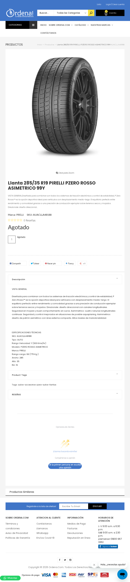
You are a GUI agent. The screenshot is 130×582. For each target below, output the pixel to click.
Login (108, 4)
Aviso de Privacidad (17, 533)
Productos (14, 45)
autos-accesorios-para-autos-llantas (37, 384)
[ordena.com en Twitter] (65, 560)
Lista (99, 4)
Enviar (97, 506)
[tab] (65, 279)
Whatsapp (42, 533)
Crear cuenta (117, 4)
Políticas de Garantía (18, 537)
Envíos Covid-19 (45, 537)
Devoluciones (75, 533)
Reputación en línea (78, 537)
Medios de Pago (76, 523)
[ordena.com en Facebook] (59, 560)
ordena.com (56, 567)
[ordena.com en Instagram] (70, 560)
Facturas (72, 528)
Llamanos (42, 528)
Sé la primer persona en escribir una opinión (65, 466)
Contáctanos (44, 523)
